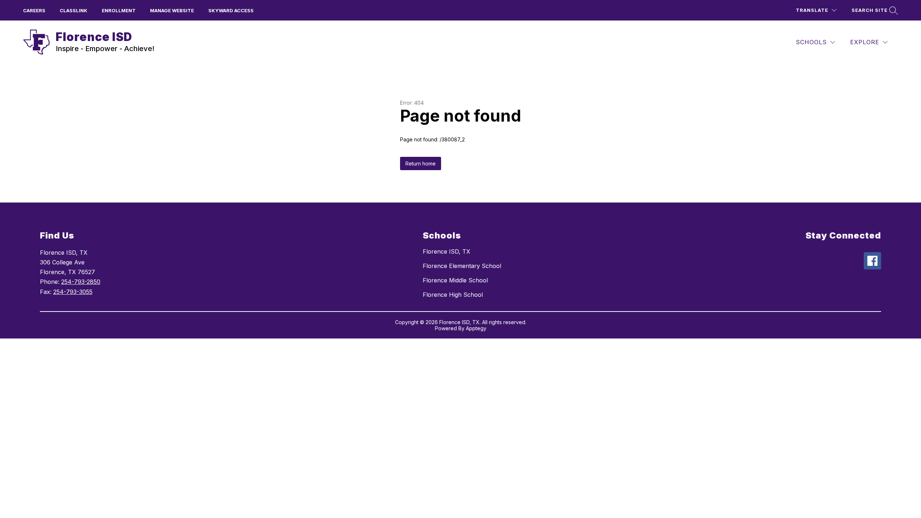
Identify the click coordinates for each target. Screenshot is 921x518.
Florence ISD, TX (446, 251)
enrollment (119, 10)
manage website (172, 10)
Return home (420, 163)
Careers (34, 10)
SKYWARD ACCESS (231, 10)
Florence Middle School (455, 280)
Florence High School (453, 294)
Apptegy (476, 328)
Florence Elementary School (462, 265)
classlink (73, 10)
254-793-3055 (72, 291)
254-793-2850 (80, 281)
